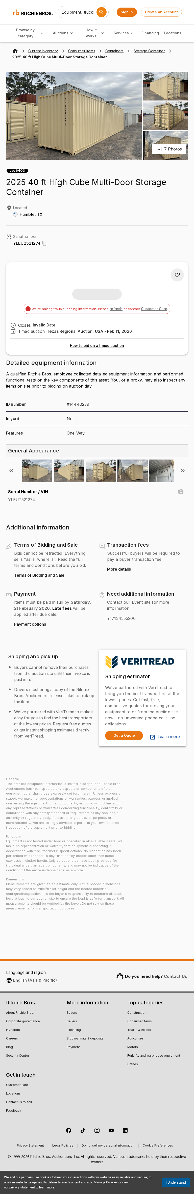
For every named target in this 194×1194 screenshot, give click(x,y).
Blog (9, 1047)
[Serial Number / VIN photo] (181, 492)
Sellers (72, 1021)
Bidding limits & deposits (85, 1038)
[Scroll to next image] (183, 470)
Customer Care (154, 309)
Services (121, 33)
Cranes (132, 1064)
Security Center (17, 1056)
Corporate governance (23, 1021)
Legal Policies (62, 1146)
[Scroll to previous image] (11, 470)
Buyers (72, 1013)
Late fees (62, 608)
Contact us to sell (19, 1102)
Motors (132, 1047)
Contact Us (175, 976)
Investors (13, 1030)
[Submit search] (101, 12)
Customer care (17, 1085)
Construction (136, 1013)
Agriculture (135, 1038)
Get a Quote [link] (124, 735)
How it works (91, 33)
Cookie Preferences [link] (158, 1146)
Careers (12, 1038)
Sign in (127, 12)
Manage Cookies (106, 1182)
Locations (172, 33)
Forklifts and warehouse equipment (153, 1056)
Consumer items (139, 1021)
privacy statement (22, 1187)
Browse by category (25, 33)
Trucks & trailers (139, 1030)
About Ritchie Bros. (20, 1013)
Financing (150, 33)
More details (119, 569)
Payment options (30, 624)
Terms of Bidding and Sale (39, 575)
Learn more (169, 736)
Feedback (13, 1111)
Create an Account (161, 12)
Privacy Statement (30, 1146)
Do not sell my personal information (108, 1146)
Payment (73, 1047)
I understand (176, 1182)
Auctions (60, 33)
